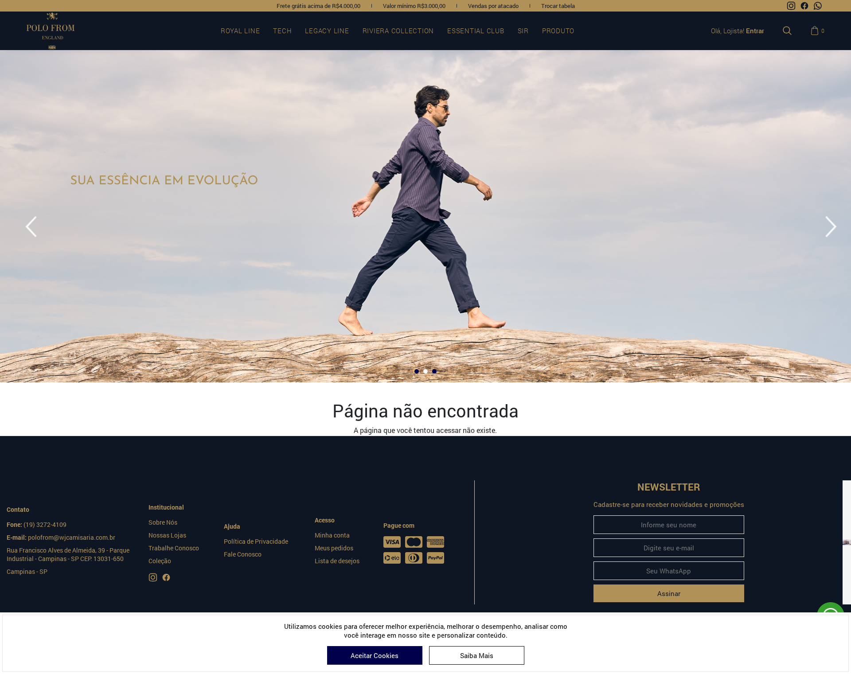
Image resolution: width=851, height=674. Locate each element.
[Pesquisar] (787, 30)
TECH (282, 30)
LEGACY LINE (327, 30)
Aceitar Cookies (374, 655)
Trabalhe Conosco (173, 548)
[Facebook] (804, 5)
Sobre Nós (162, 522)
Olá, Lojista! (737, 30)
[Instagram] (791, 5)
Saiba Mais (476, 655)
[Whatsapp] (817, 5)
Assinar (668, 593)
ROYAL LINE (240, 30)
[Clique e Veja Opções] (847, 542)
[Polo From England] (61, 31)
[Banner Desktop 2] (425, 216)
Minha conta (332, 535)
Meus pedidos (334, 548)
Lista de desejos (337, 561)
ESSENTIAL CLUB (475, 30)
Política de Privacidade (256, 541)
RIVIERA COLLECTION (398, 30)
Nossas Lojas (167, 535)
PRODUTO (558, 30)
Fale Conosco (243, 554)
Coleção (159, 561)
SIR (523, 30)
